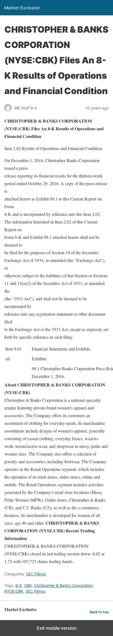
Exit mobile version (57, 628)
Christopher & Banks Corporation (63, 585)
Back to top (99, 612)
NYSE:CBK (13, 591)
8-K (18, 585)
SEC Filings (36, 574)
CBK (28, 585)
